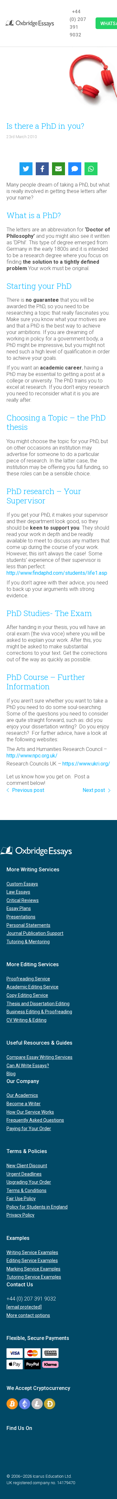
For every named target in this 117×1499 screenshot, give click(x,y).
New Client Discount (26, 1165)
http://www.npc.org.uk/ (32, 756)
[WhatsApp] (91, 168)
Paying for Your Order (28, 1128)
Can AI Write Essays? (27, 1065)
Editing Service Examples (32, 1260)
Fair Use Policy (21, 1198)
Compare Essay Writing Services (39, 1057)
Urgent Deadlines (24, 1174)
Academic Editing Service (32, 986)
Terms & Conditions (26, 1190)
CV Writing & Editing (26, 1020)
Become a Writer (23, 1103)
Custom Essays (22, 883)
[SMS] (74, 168)
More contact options (28, 1315)
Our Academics (22, 1095)
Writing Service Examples (32, 1252)
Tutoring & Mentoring (28, 941)
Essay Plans (18, 908)
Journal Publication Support (34, 933)
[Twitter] (26, 168)
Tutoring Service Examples (33, 1277)
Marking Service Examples (33, 1268)
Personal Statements (28, 925)
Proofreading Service (28, 978)
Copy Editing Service (27, 995)
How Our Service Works (30, 1112)
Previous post (28, 790)
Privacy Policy (20, 1215)
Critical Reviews (22, 900)
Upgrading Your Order (28, 1182)
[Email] (58, 168)
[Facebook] (42, 168)
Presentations (20, 916)
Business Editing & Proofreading (39, 1011)
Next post (94, 790)
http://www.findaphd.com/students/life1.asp (56, 573)
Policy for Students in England (37, 1207)
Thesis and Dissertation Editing (38, 1003)
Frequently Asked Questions (35, 1120)
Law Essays (18, 892)
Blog (11, 1073)
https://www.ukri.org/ (86, 764)
